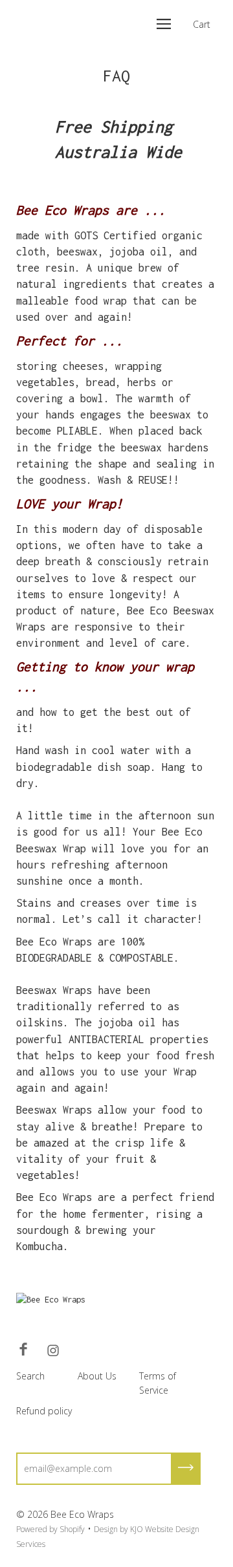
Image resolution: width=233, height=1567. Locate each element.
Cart (201, 24)
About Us (97, 1376)
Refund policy (44, 1411)
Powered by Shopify (50, 1529)
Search (30, 1376)
